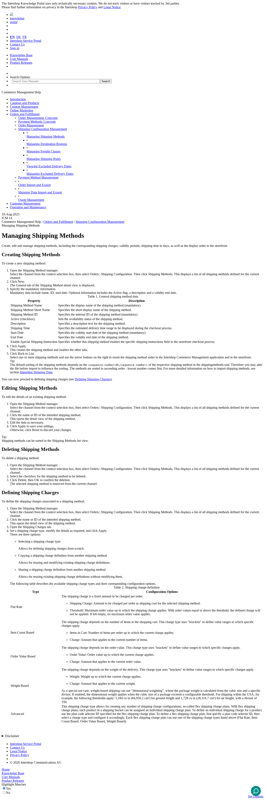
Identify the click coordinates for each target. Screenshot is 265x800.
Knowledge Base (21, 55)
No (8, 792)
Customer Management (25, 203)
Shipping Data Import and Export (40, 192)
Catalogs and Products (24, 103)
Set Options (255, 796)
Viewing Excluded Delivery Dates (48, 166)
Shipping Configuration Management (42, 129)
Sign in (14, 48)
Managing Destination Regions (46, 144)
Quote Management (31, 200)
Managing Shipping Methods (45, 136)
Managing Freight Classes (43, 151)
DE (18, 37)
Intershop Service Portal (25, 40)
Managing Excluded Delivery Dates (49, 173)
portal (13, 22)
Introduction (18, 99)
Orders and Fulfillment (25, 114)
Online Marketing (21, 110)
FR (25, 37)
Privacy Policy (87, 7)
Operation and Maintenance (28, 207)
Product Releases (21, 62)
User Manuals (19, 59)
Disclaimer (12, 736)
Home (6, 769)
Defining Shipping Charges (93, 379)
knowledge (17, 18)
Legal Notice (112, 7)
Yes (8, 788)
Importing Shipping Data (36, 372)
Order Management (31, 125)
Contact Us (17, 44)
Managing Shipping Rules (43, 159)
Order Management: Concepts (38, 118)
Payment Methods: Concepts (37, 121)
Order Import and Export (34, 185)
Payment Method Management (38, 177)
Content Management (24, 106)
